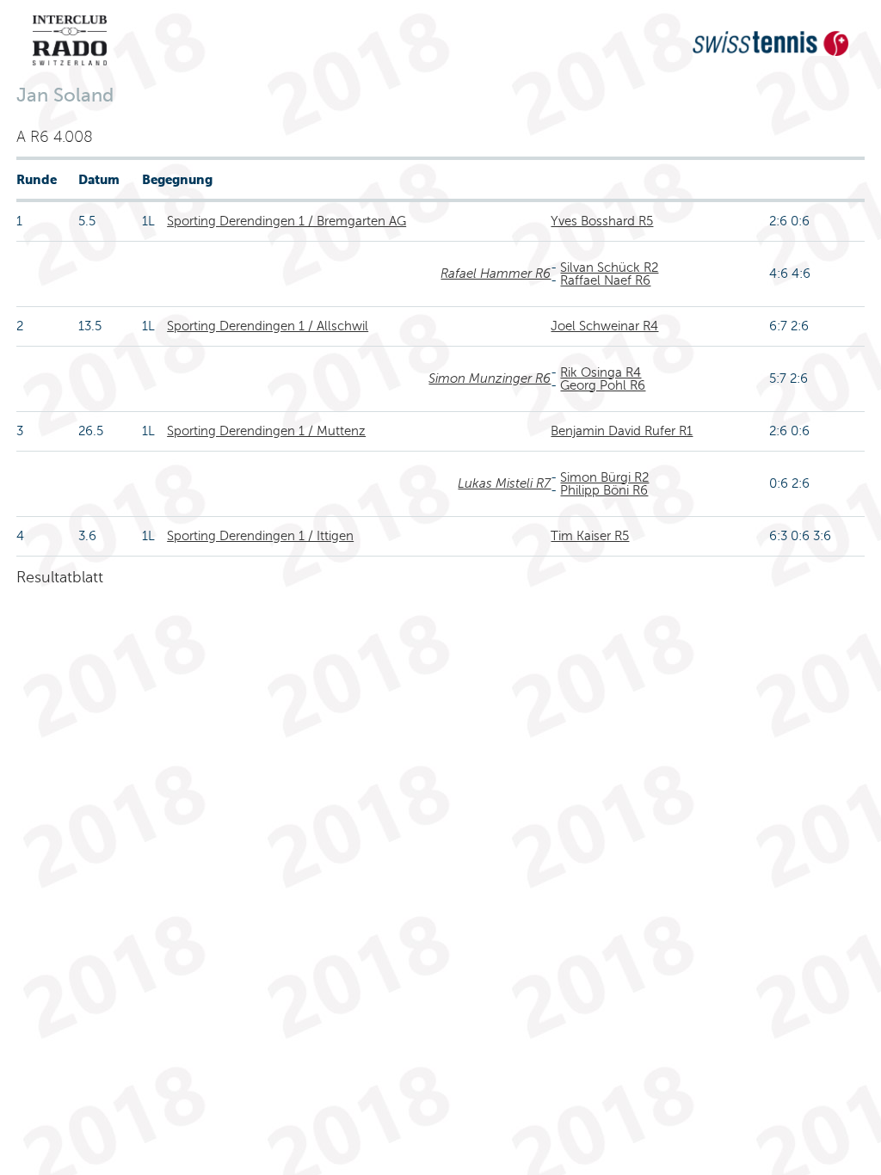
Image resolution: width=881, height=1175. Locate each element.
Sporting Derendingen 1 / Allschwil (267, 326)
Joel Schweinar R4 (604, 326)
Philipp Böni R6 (604, 490)
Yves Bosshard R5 (602, 221)
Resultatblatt (59, 577)
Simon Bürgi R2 (604, 477)
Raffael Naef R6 (605, 280)
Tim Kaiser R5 (590, 536)
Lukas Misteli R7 (504, 483)
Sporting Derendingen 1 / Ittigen (260, 536)
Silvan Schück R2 (609, 267)
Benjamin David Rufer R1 (622, 431)
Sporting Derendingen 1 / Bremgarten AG (286, 221)
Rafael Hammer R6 (495, 273)
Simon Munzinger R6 (489, 378)
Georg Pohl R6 (602, 385)
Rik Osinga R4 (600, 372)
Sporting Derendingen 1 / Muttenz (266, 431)
